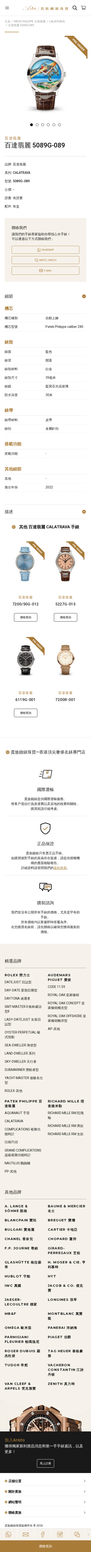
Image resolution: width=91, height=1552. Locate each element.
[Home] (45, 8)
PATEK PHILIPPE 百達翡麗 (30, 21)
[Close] (88, 1534)
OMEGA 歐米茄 (18, 1328)
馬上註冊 (45, 1463)
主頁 (7, 21)
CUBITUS (11, 1142)
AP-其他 (54, 1029)
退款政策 (60, 868)
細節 (9, 296)
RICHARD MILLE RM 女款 (66, 1134)
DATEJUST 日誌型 (18, 982)
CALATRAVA (57, 21)
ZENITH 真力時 (61, 1384)
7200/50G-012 (25, 604)
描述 (9, 511)
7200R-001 (65, 699)
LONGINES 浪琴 (62, 1300)
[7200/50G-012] (26, 564)
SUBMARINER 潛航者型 (22, 1070)
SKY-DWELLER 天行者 (20, 1061)
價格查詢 (45, 1546)
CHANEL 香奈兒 (19, 1239)
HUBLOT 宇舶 (18, 1276)
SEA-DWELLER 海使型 (21, 1045)
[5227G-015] (65, 564)
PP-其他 (11, 1171)
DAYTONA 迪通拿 (17, 998)
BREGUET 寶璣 (61, 1220)
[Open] (11, 7)
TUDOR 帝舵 (16, 1365)
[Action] (77, 1534)
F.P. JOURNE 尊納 (21, 1248)
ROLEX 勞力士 (17, 975)
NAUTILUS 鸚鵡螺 (17, 1163)
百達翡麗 (25, 597)
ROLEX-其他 (13, 1091)
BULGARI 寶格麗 (20, 1229)
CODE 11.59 (56, 987)
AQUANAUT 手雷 (17, 1113)
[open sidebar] (11, 7)
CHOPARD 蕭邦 (62, 1239)
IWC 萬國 (13, 1286)
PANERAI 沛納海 (62, 1328)
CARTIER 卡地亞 (62, 1229)
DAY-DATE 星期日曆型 (21, 990)
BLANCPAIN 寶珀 (21, 1220)
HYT (52, 1276)
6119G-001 (25, 699)
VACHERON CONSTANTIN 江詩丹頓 (66, 1370)
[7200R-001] (65, 660)
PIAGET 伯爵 (59, 1337)
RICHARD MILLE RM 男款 (66, 1126)
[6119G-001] (26, 660)
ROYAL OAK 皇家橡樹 (63, 995)
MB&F (10, 1314)
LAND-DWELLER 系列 (20, 1053)
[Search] (75, 8)
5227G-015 (65, 604)
